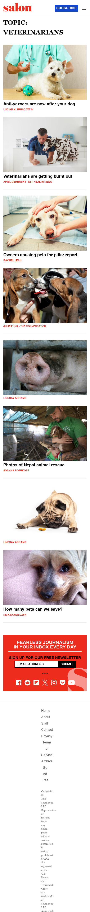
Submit (66, 664)
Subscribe (66, 8)
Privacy (46, 736)
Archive (47, 761)
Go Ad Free (45, 774)
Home (45, 711)
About (45, 717)
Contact (47, 730)
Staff (44, 723)
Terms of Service (47, 749)
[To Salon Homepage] (17, 7)
